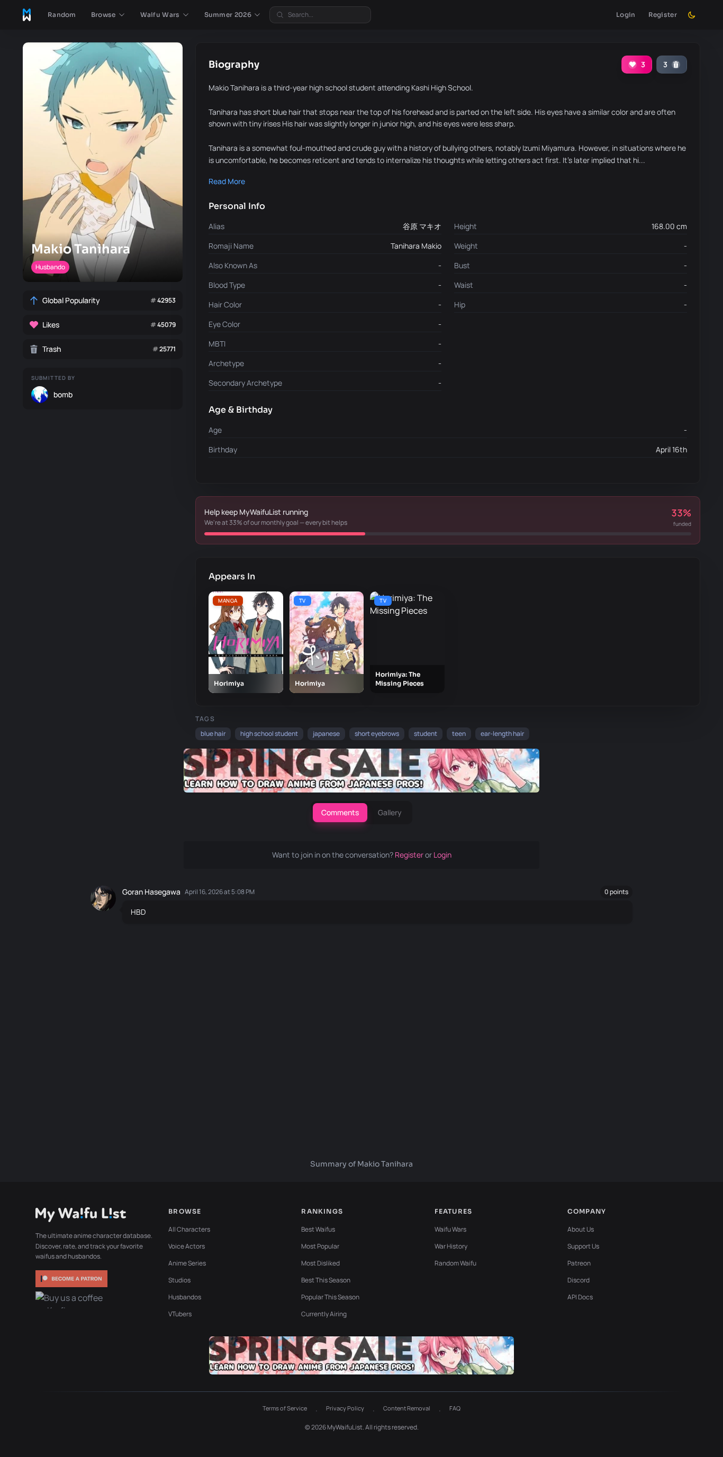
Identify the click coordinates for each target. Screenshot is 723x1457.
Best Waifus (318, 1229)
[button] (108, 14)
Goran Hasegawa (151, 892)
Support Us (583, 1246)
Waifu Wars (450, 1229)
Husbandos (184, 1296)
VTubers (180, 1313)
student (425, 733)
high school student (269, 733)
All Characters (189, 1229)
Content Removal (406, 1408)
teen (459, 733)
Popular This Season (330, 1296)
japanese (326, 733)
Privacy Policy (345, 1408)
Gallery (390, 812)
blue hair (213, 733)
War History (451, 1246)
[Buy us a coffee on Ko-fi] (72, 1299)
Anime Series (187, 1263)
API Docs (580, 1296)
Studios (179, 1280)
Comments (340, 812)
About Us (580, 1229)
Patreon (579, 1263)
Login (626, 15)
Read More (227, 181)
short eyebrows (377, 733)
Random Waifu (455, 1263)
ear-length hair (502, 733)
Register (662, 15)
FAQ (454, 1408)
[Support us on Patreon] (72, 1278)
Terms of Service (285, 1408)
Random (62, 15)
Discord (578, 1280)
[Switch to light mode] (691, 14)
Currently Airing (324, 1313)
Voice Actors (186, 1246)
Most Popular (320, 1246)
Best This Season (325, 1280)
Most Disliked (320, 1263)
